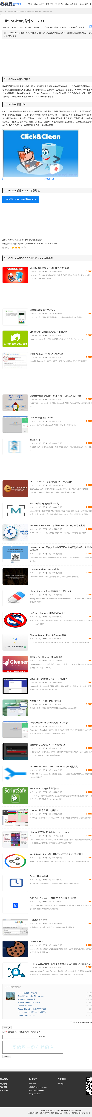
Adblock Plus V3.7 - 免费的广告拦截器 (32, 1009)
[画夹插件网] (11, 7)
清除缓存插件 (37, 240)
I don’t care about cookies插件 (44, 569)
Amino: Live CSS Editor (26, 1015)
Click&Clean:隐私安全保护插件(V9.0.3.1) (49, 268)
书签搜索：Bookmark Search (29, 1002)
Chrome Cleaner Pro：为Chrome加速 (48, 635)
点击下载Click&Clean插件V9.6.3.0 (21, 199)
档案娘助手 (35, 439)
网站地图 (3, 1084)
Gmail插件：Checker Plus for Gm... (31, 996)
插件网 (10, 11)
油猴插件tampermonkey (38, 1087)
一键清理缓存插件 (38, 920)
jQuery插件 (84, 4)
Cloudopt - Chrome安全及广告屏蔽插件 (48, 679)
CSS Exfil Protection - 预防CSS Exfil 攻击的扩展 (53, 898)
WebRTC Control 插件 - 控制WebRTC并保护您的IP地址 (56, 854)
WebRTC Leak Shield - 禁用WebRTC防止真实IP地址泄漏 (57, 525)
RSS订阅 (3, 1087)
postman (32, 1084)
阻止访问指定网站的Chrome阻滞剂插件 (49, 744)
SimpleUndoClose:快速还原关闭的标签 (48, 332)
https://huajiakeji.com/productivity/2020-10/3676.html (37, 244)
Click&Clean (58, 93)
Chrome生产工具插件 (23, 11)
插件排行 (59, 4)
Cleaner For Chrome (42, 93)
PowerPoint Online (25, 1006)
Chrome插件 (39, 4)
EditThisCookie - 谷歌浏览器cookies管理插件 (51, 481)
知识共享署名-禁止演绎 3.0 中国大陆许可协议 (67, 1113)
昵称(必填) (43, 1036)
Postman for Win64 (36, 1090)
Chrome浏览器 (71, 4)
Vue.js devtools (35, 1094)
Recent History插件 (39, 876)
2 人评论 (44, 923)
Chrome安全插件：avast (41, 418)
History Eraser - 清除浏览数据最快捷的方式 (50, 591)
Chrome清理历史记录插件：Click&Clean (49, 832)
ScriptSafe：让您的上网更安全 (44, 788)
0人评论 (50, 27)
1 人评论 (44, 443)
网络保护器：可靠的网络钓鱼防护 (46, 701)
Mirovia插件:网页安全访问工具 (44, 503)
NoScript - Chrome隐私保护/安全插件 (48, 613)
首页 (30, 4)
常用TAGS (4, 1090)
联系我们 (61, 1084)
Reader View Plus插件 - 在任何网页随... (33, 1012)
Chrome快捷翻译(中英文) (27, 993)
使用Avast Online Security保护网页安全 (49, 723)
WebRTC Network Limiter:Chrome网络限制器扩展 (54, 766)
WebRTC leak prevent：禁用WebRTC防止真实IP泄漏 (55, 396)
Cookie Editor (36, 941)
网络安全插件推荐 (14, 240)
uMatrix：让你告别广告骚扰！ (44, 810)
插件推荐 (50, 4)
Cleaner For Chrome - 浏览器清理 (46, 657)
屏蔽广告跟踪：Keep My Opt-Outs (46, 354)
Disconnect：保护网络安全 (43, 310)
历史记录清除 (27, 240)
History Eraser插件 (24, 93)
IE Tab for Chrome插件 (26, 999)
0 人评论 (44, 271)
